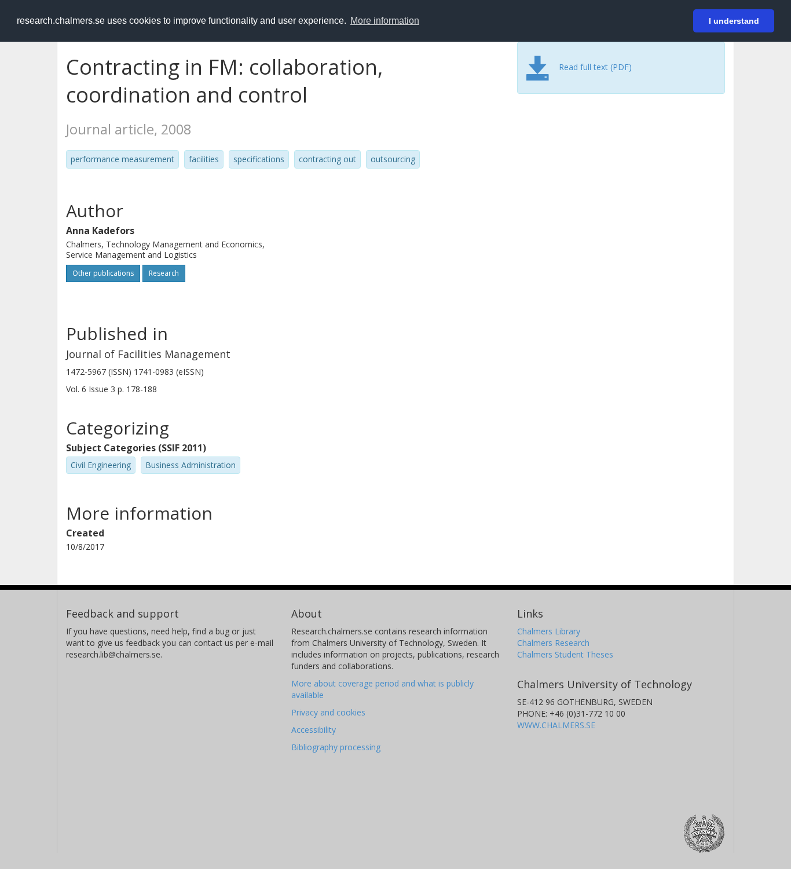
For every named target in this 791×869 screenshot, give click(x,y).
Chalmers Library (548, 631)
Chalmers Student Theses (565, 654)
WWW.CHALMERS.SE (556, 725)
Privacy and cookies (328, 712)
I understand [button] (734, 20)
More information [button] (384, 20)
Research (164, 273)
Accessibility (313, 729)
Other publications (103, 273)
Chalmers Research (553, 642)
